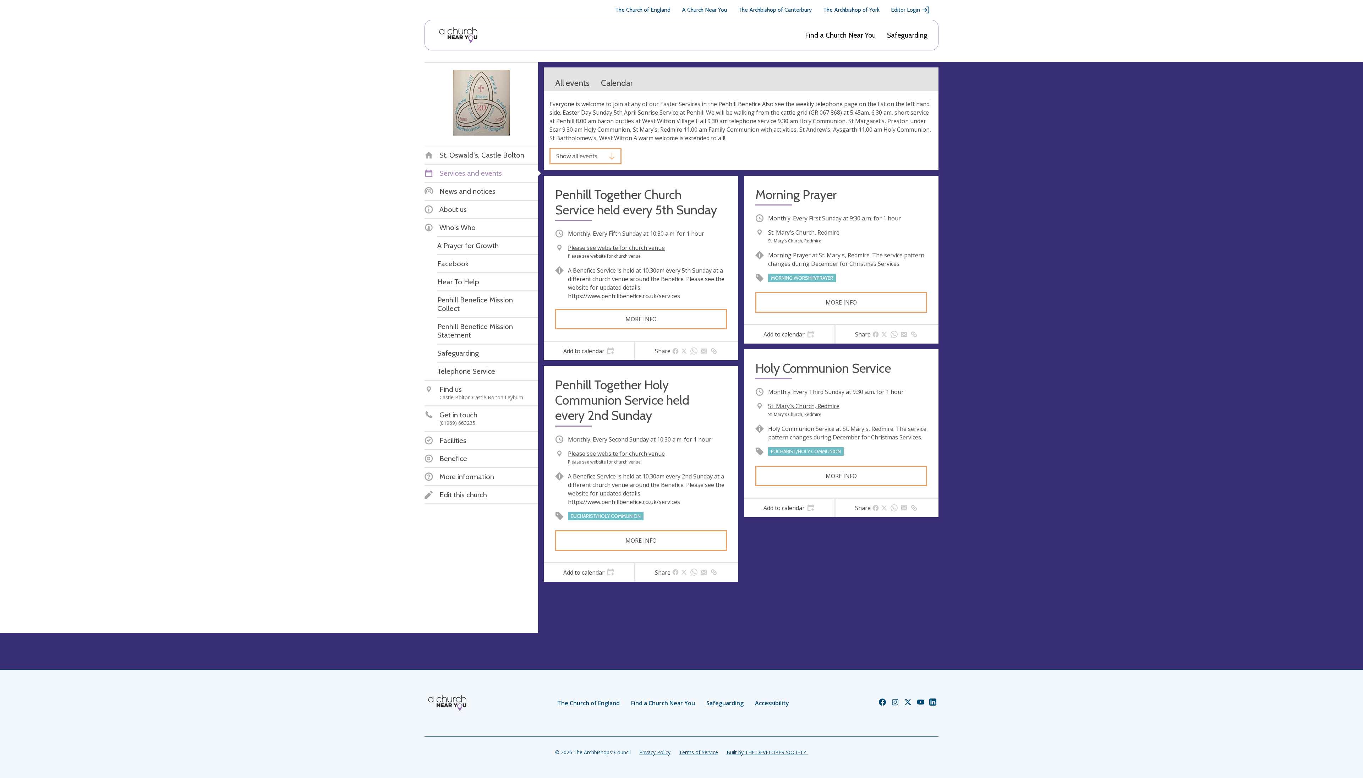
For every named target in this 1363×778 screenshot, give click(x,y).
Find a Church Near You (840, 35)
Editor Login (905, 9)
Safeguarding (907, 35)
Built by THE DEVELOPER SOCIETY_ (767, 752)
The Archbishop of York (851, 9)
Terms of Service (698, 752)
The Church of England (642, 9)
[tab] (589, 351)
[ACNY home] (458, 35)
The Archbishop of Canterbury (775, 9)
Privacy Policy (654, 752)
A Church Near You (704, 9)
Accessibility (772, 703)
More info (641, 319)
